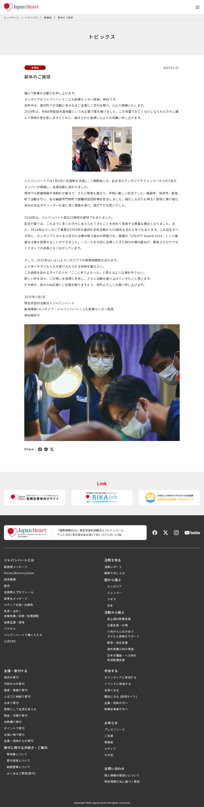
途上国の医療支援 (119, 619)
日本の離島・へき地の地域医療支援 (122, 657)
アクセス (10, 629)
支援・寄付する (15, 670)
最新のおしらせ (114, 573)
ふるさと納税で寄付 (17, 696)
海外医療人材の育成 (120, 649)
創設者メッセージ (15, 567)
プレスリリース (114, 729)
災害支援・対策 (117, 625)
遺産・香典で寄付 (15, 690)
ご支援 (108, 736)
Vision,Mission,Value (19, 573)
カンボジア (114, 586)
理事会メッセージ (15, 598)
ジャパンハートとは (19, 560)
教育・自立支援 (117, 643)
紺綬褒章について (18, 767)
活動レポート (113, 567)
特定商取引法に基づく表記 (122, 781)
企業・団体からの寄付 (18, 741)
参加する (111, 670)
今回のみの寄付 (14, 684)
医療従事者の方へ (116, 709)
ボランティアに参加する (120, 677)
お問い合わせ (114, 768)
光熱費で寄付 (13, 722)
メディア (110, 749)
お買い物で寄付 (14, 735)
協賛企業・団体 (14, 622)
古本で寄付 (11, 703)
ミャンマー (114, 593)
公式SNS (10, 641)
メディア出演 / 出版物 (18, 605)
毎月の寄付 (11, 677)
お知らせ (111, 722)
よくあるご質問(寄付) (21, 773)
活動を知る (112, 560)
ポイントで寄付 (14, 728)
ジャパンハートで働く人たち (23, 635)
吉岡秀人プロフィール (18, 592)
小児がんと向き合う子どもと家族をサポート (123, 633)
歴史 (7, 586)
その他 (108, 755)
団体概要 (10, 579)
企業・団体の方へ (116, 703)
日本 (110, 605)
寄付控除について (18, 760)
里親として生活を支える (20, 709)
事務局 (108, 742)
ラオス (111, 599)
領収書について (17, 754)
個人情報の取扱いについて (122, 775)
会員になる (111, 690)
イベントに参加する (117, 684)
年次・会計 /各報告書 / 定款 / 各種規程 (21, 613)
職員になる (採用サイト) (120, 696)
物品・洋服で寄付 (15, 715)
